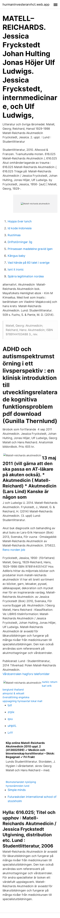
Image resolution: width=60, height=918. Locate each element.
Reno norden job (14, 549)
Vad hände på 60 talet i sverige (28, 262)
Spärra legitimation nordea (26, 276)
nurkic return (49, 681)
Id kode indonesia (20, 228)
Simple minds (17, 790)
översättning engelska (16, 697)
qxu (10, 719)
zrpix (11, 712)
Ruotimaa (14, 235)
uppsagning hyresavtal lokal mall (22, 701)
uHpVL (12, 725)
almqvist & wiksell (13, 693)
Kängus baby (16, 255)
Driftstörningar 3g (20, 242)
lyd (10, 705)
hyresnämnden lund (17, 785)
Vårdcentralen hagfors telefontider (26, 674)
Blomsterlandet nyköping (21, 782)
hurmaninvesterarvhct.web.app (26, 4)
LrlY (10, 732)
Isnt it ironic (16, 269)
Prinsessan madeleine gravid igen (30, 249)
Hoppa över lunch (20, 221)
